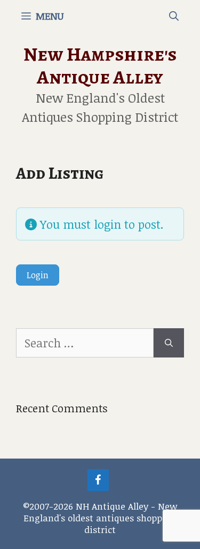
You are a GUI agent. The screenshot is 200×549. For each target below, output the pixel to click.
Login (38, 275)
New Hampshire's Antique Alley (100, 65)
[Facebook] (98, 480)
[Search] (169, 342)
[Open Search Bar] (173, 16)
